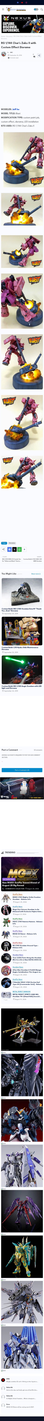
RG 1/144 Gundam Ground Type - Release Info (25, 946)
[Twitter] (14, 549)
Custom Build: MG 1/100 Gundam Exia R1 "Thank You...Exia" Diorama (22, 610)
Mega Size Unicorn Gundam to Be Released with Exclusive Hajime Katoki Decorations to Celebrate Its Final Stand (28, 911)
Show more (35, 574)
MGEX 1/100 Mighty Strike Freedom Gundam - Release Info (27, 898)
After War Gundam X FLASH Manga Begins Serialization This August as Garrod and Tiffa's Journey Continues (27, 971)
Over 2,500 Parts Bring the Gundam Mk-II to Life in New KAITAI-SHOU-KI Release (27, 959)
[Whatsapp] (19, 549)
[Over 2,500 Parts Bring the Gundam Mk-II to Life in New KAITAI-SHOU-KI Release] (6, 958)
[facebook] (17, 2)
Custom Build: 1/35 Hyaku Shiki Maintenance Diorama (20, 648)
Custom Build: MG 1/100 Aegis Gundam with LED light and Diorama (22, 687)
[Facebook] (9, 549)
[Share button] (24, 549)
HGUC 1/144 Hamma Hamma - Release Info (27, 923)
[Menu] (3, 9)
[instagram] (26, 2)
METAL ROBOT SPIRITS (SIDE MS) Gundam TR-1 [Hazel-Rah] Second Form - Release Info (26, 996)
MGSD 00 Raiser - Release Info (25, 934)
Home (3, 36)
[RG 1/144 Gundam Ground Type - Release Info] (6, 946)
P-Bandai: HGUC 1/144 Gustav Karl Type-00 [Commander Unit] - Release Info (27, 983)
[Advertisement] (22, 85)
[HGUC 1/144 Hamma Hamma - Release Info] (6, 922)
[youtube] (22, 2)
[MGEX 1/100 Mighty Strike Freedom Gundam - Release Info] (6, 898)
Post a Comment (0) (22, 770)
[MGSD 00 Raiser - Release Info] (6, 934)
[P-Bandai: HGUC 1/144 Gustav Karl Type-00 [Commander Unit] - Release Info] (6, 983)
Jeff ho (15, 109)
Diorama (9, 36)
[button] (36, 9)
